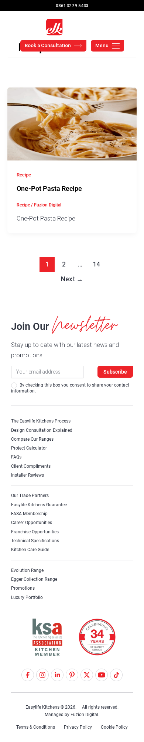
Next (72, 279)
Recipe (24, 175)
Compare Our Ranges (32, 439)
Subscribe (115, 372)
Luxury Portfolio (27, 597)
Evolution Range (27, 570)
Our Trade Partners (30, 495)
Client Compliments (31, 466)
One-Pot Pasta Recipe (49, 188)
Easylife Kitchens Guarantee (39, 504)
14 (96, 264)
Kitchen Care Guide (30, 549)
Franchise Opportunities (35, 531)
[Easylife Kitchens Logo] (72, 27)
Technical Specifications (35, 540)
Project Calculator (29, 448)
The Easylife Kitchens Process (41, 421)
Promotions (23, 588)
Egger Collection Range (34, 579)
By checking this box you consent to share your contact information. (70, 388)
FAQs (16, 457)
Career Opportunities (31, 522)
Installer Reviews (27, 475)
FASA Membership (29, 513)
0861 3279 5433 (72, 5)
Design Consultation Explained (41, 430)
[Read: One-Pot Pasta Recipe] (72, 123)
